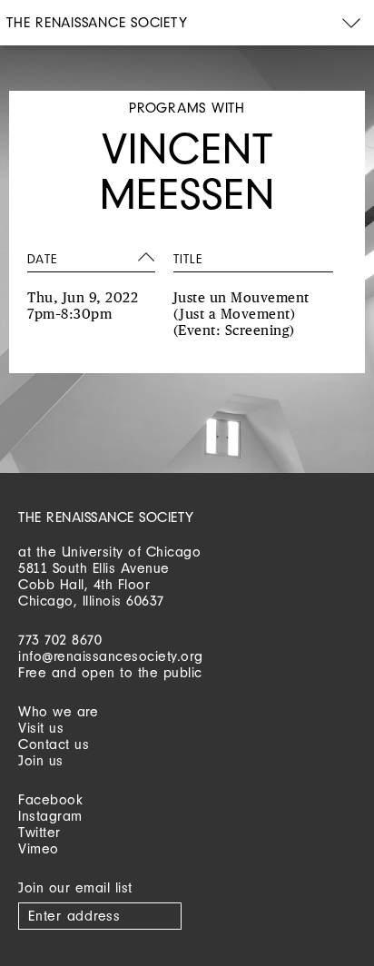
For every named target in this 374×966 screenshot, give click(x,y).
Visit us (41, 727)
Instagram (50, 815)
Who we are (58, 711)
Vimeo (38, 848)
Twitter (39, 832)
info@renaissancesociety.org (110, 656)
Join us (41, 760)
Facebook (50, 799)
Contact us (53, 744)
